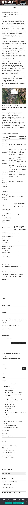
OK (6, 503)
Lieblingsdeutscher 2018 (10, 425)
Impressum (5, 433)
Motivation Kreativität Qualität (11, 427)
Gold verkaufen (9, 390)
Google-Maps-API (17, 266)
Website (4, 312)
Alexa (5, 382)
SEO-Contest (7, 386)
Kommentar (5, 279)
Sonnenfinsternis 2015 (7, 487)
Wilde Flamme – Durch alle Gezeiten (10, 490)
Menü (14, 7)
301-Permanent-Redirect (10, 384)
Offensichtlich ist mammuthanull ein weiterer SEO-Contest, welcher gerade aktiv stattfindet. (14, 394)
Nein (10, 503)
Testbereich (7, 264)
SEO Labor (7, 2)
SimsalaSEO (8, 408)
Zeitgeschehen (5, 430)
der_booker (14, 12)
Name (4, 298)
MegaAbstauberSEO (10, 406)
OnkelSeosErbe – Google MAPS (14, 399)
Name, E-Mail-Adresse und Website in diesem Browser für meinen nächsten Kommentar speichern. (14, 320)
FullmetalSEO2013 (9, 388)
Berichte (4, 419)
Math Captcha (5, 335)
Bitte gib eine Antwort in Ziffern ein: (11, 325)
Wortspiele (6, 416)
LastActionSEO (9, 402)
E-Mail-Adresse (6, 305)
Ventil (6, 410)
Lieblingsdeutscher (10, 404)
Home (3, 377)
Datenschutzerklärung (7, 436)
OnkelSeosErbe (9, 398)
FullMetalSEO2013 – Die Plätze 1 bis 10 (11, 492)
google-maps (7, 266)
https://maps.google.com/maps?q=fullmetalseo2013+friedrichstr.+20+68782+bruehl (14, 83)
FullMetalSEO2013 (6, 80)
